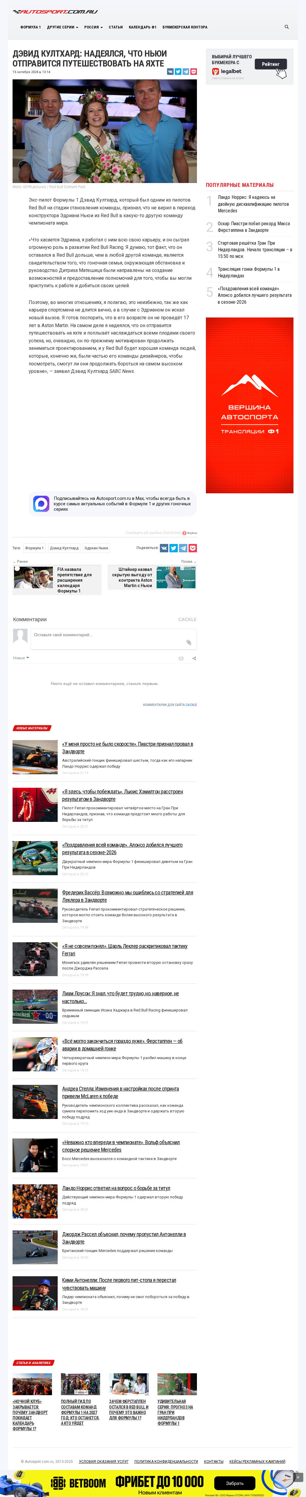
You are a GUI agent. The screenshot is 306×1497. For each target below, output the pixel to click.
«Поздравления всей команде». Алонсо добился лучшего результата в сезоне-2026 (255, 295)
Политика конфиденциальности (166, 1462)
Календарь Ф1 (143, 27)
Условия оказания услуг (103, 1462)
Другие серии (61, 27)
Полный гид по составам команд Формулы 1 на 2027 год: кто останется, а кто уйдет (80, 1412)
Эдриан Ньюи (96, 548)
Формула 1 (30, 27)
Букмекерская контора (185, 27)
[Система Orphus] (189, 533)
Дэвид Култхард (64, 548)
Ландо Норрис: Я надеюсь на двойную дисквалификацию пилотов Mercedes (253, 204)
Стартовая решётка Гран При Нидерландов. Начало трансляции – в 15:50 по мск (255, 249)
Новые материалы (32, 728)
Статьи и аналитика (33, 1363)
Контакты (214, 1462)
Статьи (116, 27)
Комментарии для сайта (170, 705)
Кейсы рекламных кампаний (257, 1462)
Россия (92, 27)
